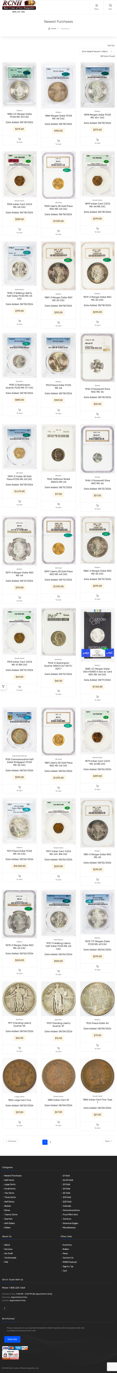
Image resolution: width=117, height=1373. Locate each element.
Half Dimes (9, 1202)
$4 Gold (66, 1189)
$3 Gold (66, 1184)
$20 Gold (67, 1202)
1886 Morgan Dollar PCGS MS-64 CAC (58, 117)
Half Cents (9, 1180)
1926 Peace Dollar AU (97, 1023)
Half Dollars (9, 1223)
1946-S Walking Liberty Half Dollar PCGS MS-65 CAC (19, 296)
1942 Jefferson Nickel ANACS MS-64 (58, 480)
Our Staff (8, 1253)
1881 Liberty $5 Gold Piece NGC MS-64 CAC (58, 764)
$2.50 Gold (68, 1180)
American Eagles (70, 1223)
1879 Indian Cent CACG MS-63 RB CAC (97, 762)
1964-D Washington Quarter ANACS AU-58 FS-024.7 (58, 666)
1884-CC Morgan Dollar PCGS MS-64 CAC (19, 115)
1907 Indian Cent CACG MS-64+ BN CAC (58, 853)
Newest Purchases (13, 1176)
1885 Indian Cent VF (58, 1100)
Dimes (7, 1210)
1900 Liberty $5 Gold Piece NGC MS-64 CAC (58, 207)
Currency (67, 1219)
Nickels (7, 1206)
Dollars (7, 1227)
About (7, 1245)
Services (8, 1249)
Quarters (8, 1219)
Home (53, 28)
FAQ (6, 1262)
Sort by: (111, 45)
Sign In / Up (68, 1266)
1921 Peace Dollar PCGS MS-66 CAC (19, 852)
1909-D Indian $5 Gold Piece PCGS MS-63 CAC (19, 478)
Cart (65, 1271)
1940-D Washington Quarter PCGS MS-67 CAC (19, 386)
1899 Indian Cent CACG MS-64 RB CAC (97, 205)
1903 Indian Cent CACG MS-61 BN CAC (19, 663)
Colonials (67, 1206)
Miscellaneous (69, 1227)
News (65, 1253)
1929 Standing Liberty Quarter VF (58, 1024)
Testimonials (10, 1258)
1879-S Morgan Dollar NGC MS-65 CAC (97, 298)
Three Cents (10, 1197)
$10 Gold (67, 1197)
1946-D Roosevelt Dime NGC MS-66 (97, 390)
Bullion (66, 1249)
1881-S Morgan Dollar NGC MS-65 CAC (58, 299)
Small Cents (10, 1189)
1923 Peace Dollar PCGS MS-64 (58, 386)
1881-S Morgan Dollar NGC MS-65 (97, 856)
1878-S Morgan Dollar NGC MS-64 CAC (19, 946)
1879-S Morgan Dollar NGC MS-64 (19, 574)
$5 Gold (66, 1193)
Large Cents (10, 1184)
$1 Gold (66, 1176)
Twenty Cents (11, 1214)
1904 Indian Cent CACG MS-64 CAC (19, 205)
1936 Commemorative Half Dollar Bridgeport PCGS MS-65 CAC (19, 762)
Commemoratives (71, 1210)
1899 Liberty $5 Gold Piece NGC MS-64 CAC (58, 573)
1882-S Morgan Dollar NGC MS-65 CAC (97, 572)
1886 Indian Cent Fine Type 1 (97, 1101)
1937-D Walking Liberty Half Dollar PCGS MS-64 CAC (58, 946)
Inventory (67, 1245)
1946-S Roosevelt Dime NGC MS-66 (97, 482)
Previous (12, 1141)
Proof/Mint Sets (70, 1214)
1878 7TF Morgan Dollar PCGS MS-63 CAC (97, 943)
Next (107, 1141)
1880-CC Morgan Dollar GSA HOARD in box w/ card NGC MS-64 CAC (97, 671)
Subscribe (12, 1339)
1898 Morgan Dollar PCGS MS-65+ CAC (97, 116)
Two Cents (9, 1193)
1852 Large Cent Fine (19, 1100)
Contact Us (68, 1258)
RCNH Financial (70, 1262)
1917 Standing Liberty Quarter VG (19, 1024)
